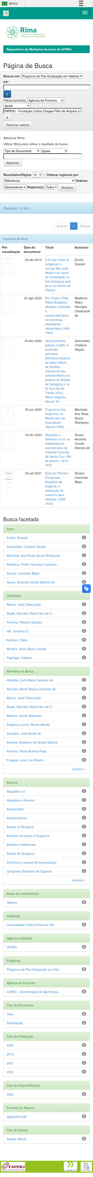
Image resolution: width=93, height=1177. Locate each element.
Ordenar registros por (62, 175)
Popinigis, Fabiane (19, 658)
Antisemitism (15, 809)
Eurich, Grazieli (17, 538)
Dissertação (15, 1023)
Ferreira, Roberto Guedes (24, 622)
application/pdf (17, 1116)
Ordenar (82, 180)
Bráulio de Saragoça (21, 853)
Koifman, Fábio (17, 640)
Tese (10, 1014)
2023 (10, 1072)
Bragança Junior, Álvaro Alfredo (28, 724)
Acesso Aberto (17, 1139)
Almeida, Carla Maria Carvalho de (30, 680)
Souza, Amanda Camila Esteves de (31, 582)
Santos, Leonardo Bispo (23, 573)
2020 (10, 1045)
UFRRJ (12, 947)
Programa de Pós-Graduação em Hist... (34, 969)
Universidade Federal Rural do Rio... (32, 925)
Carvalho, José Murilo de (24, 733)
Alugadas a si (16, 791)
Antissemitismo (17, 818)
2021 (10, 1063)
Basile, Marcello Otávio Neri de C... (31, 613)
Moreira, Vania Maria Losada (26, 649)
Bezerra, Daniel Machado (24, 715)
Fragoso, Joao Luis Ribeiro (25, 760)
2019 (10, 1054)
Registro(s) (35, 187)
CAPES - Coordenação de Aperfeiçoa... (34, 992)
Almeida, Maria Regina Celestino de (31, 689)
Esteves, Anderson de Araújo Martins (32, 742)
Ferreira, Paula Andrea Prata (26, 751)
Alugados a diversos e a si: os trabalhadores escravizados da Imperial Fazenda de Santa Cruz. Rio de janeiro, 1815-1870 (58, 450)
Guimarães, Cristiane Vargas (26, 546)
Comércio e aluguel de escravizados (31, 862)
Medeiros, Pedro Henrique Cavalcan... (33, 564)
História (12, 902)
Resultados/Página (17, 175)
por (5, 81)
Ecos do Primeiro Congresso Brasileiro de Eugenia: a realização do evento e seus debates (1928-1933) (57, 488)
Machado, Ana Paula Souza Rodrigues (33, 555)
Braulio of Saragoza (20, 827)
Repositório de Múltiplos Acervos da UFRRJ (39, 49)
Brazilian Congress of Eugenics (28, 836)
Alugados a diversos (20, 800)
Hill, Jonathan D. (18, 631)
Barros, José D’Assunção (24, 604)
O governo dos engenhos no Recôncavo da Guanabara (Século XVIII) (55, 418)
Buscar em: (11, 76)
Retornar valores (17, 125)
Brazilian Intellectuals (21, 844)
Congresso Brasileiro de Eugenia (29, 871)
